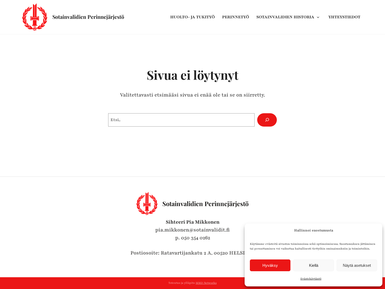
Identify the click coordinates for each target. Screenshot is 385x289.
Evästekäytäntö (310, 279)
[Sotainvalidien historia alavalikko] (319, 17)
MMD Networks (206, 283)
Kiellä (313, 265)
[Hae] (267, 120)
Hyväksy (270, 265)
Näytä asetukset (357, 265)
